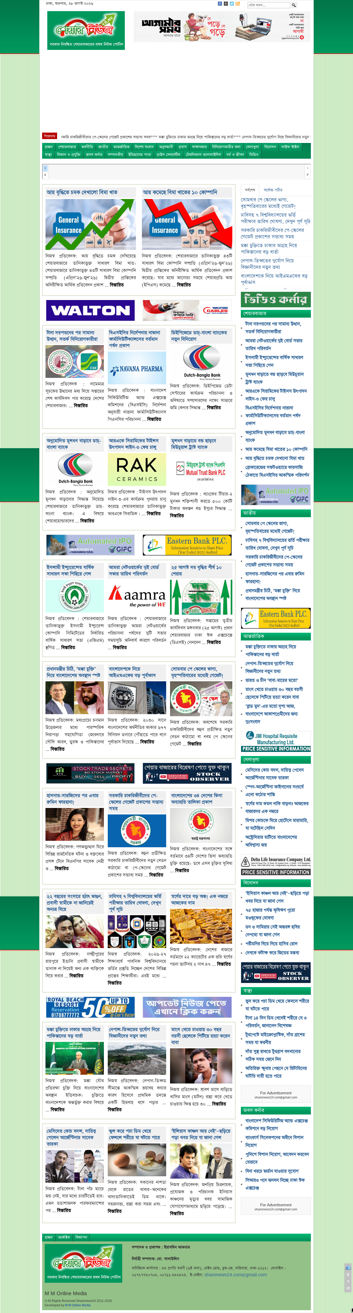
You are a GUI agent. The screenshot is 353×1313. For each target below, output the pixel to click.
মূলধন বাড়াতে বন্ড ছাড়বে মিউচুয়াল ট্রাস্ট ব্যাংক (193, 444)
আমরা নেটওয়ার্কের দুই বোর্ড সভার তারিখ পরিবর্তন (134, 570)
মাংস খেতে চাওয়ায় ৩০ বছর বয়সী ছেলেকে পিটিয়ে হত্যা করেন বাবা (200, 1036)
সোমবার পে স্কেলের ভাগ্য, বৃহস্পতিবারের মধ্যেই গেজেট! (197, 672)
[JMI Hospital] (276, 742)
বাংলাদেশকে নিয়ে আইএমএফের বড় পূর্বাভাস (132, 672)
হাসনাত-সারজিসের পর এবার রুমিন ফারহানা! (72, 798)
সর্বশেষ (250, 190)
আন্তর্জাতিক (121, 147)
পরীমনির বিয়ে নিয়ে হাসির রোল (271, 944)
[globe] (90, 545)
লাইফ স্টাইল (290, 147)
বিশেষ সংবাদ (144, 147)
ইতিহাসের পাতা (139, 154)
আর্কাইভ (64, 1237)
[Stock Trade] (90, 774)
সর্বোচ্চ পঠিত (273, 190)
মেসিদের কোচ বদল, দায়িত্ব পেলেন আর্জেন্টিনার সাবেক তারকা (71, 1137)
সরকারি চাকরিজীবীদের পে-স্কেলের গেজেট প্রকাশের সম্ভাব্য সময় (136, 802)
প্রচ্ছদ (49, 147)
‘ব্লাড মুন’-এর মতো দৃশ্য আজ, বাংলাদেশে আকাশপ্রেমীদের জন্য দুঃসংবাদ (271, 714)
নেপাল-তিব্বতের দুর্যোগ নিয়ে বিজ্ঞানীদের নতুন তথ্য (134, 1032)
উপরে (348, 1281)
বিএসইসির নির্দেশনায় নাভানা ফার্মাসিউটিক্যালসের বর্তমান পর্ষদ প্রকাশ (134, 339)
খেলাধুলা (252, 147)
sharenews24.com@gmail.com (235, 1275)
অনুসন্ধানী (166, 147)
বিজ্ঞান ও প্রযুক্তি (69, 154)
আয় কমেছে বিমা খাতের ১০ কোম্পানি (180, 192)
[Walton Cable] (187, 311)
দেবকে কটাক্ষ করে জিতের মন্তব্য (272, 953)
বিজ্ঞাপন (81, 1237)
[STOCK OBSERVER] (276, 973)
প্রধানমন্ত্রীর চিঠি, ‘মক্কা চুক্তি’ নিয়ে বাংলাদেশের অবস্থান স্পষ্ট (73, 672)
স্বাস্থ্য (48, 154)
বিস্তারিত (117, 285)
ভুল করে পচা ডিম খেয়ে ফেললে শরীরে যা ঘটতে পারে (134, 1134)
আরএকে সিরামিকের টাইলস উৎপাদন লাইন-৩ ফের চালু (134, 444)
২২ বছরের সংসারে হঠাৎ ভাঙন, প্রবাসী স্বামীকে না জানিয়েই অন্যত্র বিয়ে (74, 903)
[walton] (90, 311)
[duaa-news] (187, 1008)
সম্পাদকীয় (115, 154)
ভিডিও (253, 154)
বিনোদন (270, 147)
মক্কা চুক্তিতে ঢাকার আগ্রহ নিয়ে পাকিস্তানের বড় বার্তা (73, 1032)
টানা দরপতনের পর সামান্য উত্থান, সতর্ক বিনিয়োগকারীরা (72, 336)
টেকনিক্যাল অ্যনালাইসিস (203, 154)
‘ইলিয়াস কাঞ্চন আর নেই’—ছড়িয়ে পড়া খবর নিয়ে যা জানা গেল (200, 1134)
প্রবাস (183, 147)
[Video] (276, 301)
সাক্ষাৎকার (199, 147)
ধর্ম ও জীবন (235, 154)
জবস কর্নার (94, 154)
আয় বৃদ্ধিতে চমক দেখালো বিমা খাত (82, 192)
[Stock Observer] (187, 774)
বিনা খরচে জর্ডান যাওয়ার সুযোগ (271, 1171)
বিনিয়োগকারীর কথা (226, 147)
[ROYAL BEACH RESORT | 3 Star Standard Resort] (90, 1008)
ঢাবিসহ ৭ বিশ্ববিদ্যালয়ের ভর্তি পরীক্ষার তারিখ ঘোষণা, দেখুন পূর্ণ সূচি (135, 903)
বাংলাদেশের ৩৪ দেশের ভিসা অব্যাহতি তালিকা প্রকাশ (196, 798)
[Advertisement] (176, 94)
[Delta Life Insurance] (276, 865)
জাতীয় (103, 147)
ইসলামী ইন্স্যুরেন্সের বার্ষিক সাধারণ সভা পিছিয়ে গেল (70, 570)
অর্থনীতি (87, 147)
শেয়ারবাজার (67, 147)
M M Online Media (78, 1305)
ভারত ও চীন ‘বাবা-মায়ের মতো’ (271, 680)
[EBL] (187, 545)
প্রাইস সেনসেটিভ (168, 154)
